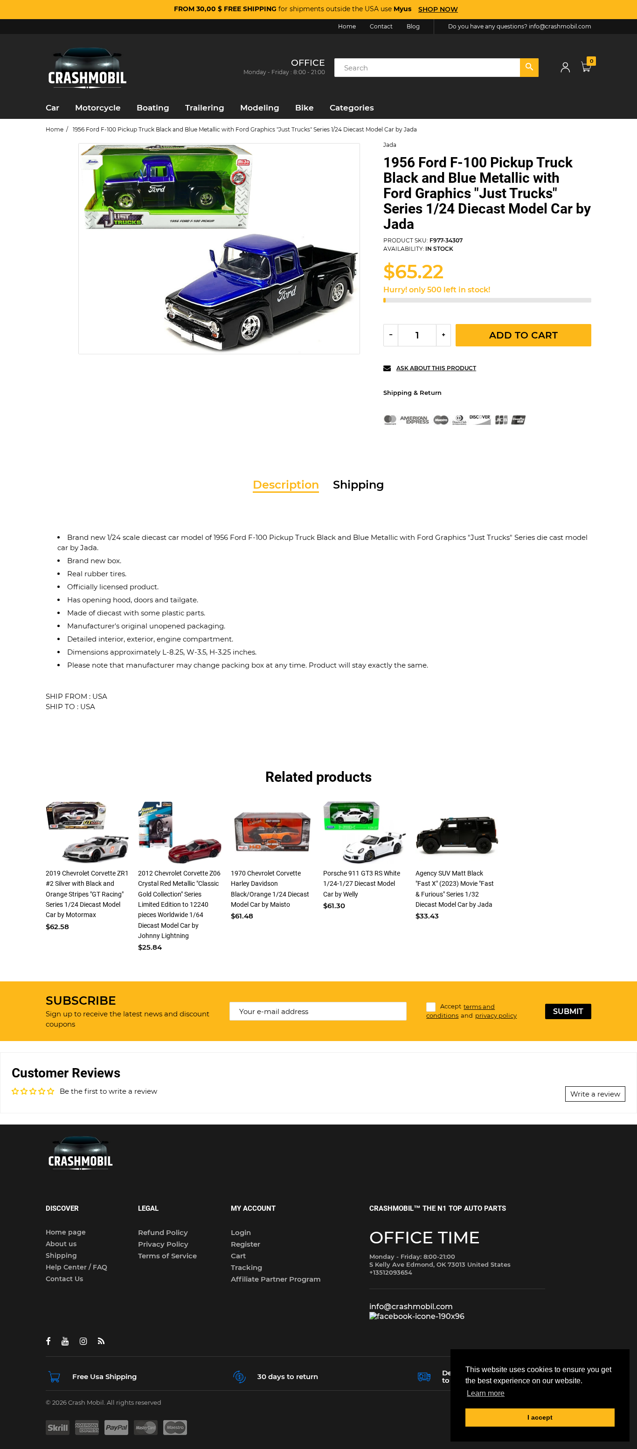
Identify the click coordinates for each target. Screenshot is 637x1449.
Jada (389, 144)
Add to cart (523, 335)
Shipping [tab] (358, 484)
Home (54, 129)
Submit (568, 1011)
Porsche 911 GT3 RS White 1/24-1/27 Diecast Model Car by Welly (361, 883)
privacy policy (496, 1015)
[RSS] (101, 1341)
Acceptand (471, 1011)
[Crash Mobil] (88, 66)
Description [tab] (286, 484)
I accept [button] (540, 1417)
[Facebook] (48, 1341)
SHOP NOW (438, 9)
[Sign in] (565, 68)
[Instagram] (83, 1341)
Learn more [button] (486, 1393)
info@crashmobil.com (560, 26)
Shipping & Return (412, 392)
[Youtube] (65, 1341)
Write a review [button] (595, 1094)
